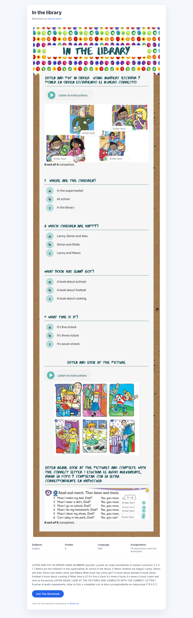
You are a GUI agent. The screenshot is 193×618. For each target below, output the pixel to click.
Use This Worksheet (48, 593)
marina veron (54, 18)
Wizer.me (74, 603)
